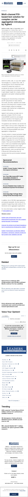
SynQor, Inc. (5, 393)
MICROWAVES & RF (9, 483)
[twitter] (14, 50)
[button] (3, 3)
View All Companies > (14, 400)
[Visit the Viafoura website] (23, 322)
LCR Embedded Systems (8, 380)
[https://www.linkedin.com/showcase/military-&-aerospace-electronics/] (13, 477)
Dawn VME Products (7, 362)
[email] (18, 50)
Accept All (14, 494)
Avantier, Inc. (5, 359)
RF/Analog (4, 10)
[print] (25, 50)
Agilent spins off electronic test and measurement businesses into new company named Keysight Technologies (14, 219)
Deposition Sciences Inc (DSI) (9, 364)
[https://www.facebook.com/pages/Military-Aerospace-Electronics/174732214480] (12, 477)
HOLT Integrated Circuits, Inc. (9, 376)
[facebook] (9, 50)
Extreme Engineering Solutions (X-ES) (11, 372)
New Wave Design (6, 387)
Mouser (4, 385)
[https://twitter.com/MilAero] (15, 477)
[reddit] (16, 50)
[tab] (5, 316)
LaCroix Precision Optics (8, 378)
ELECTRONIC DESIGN (18, 483)
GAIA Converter (6, 374)
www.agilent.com (8, 210)
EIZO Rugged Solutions (8, 368)
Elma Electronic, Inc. (7, 370)
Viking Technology (6, 395)
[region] (14, 319)
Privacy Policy (22, 490)
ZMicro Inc (4, 397)
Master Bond (5, 382)
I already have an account (14, 336)
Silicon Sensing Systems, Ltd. (9, 391)
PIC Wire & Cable (6, 389)
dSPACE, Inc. (5, 366)
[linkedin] (11, 50)
